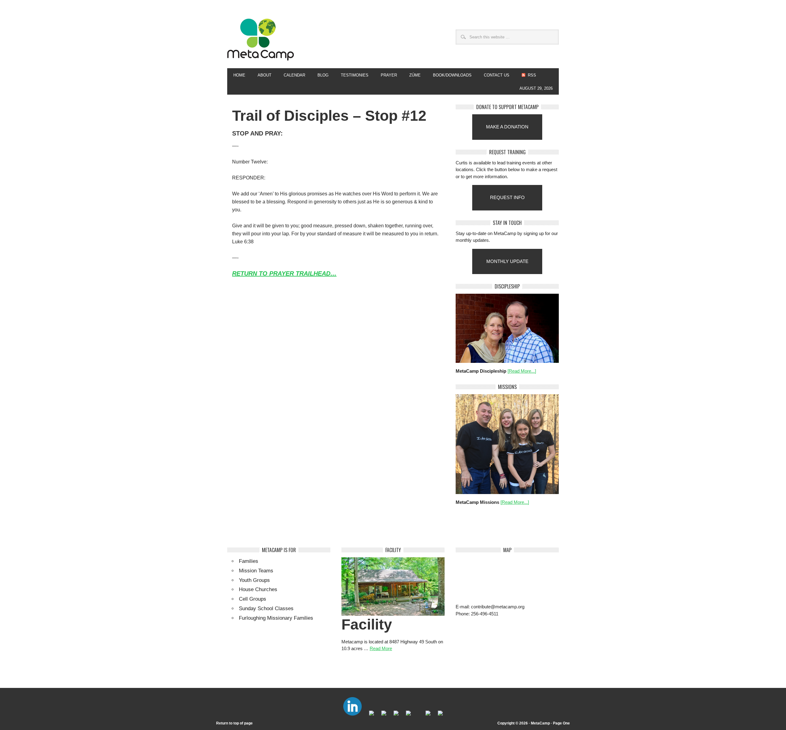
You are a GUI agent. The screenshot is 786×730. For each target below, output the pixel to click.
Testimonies (354, 75)
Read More (381, 648)
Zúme (412, 75)
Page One (561, 723)
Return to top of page (234, 723)
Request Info (507, 197)
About (261, 75)
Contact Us (496, 75)
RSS (532, 75)
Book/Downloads (452, 75)
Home (239, 75)
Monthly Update (507, 261)
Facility (366, 624)
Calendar (294, 75)
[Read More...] (522, 371)
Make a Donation (507, 126)
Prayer (389, 75)
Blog (323, 75)
